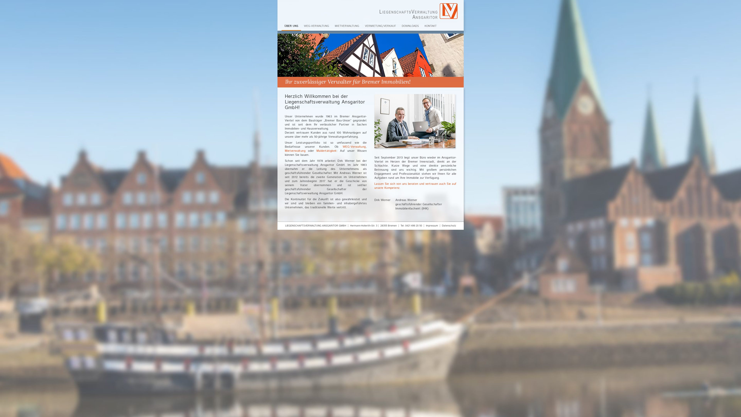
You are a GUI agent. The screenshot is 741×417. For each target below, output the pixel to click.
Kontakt (430, 26)
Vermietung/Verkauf (380, 26)
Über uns (291, 26)
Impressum (432, 226)
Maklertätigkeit (326, 151)
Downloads (410, 26)
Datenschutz (449, 226)
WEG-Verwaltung (316, 26)
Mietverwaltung (347, 26)
